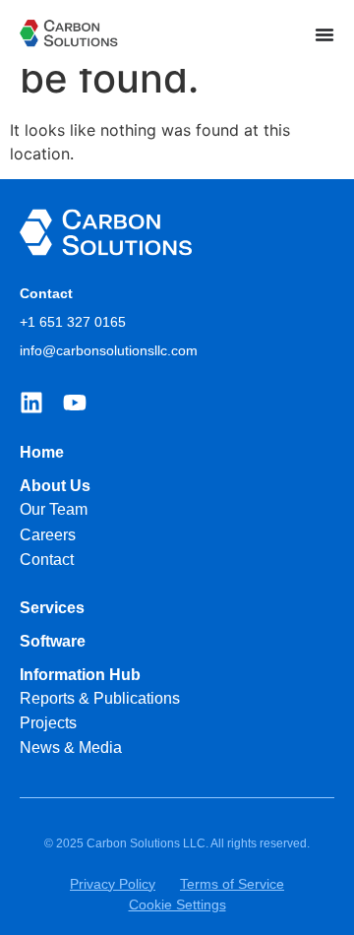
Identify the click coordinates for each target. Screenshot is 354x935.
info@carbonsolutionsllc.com (109, 350)
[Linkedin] (31, 402)
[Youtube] (75, 402)
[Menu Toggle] (324, 34)
